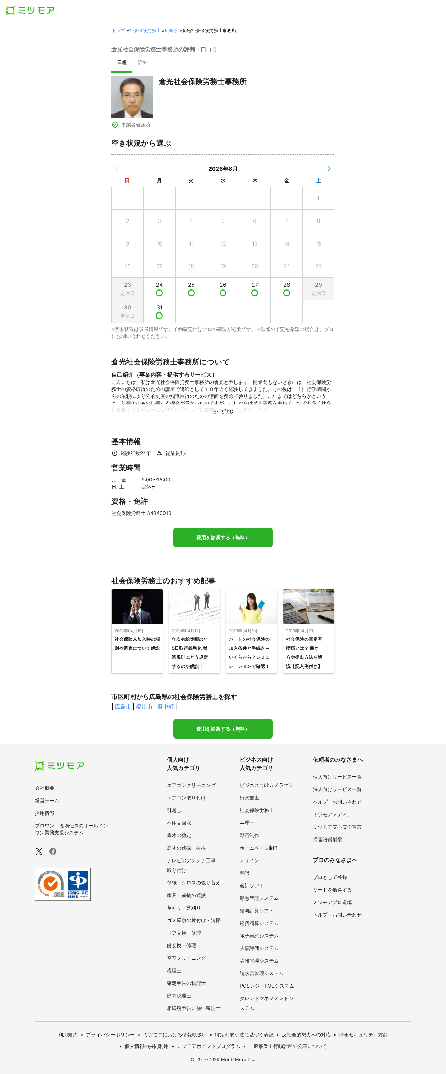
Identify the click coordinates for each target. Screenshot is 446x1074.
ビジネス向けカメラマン (266, 785)
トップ (118, 30)
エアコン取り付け (186, 798)
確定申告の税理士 (186, 983)
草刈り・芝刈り (184, 908)
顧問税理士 (179, 995)
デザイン (249, 860)
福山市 (144, 706)
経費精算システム (259, 923)
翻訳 (244, 873)
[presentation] (122, 63)
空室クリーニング (186, 958)
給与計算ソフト (257, 910)
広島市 (123, 706)
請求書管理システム (262, 973)
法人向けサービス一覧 (337, 789)
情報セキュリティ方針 (363, 1034)
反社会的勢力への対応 (306, 1034)
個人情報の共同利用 (147, 1046)
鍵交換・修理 (181, 945)
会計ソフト (252, 885)
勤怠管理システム (259, 898)
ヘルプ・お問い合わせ (337, 802)
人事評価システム (259, 948)
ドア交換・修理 (184, 933)
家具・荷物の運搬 (186, 895)
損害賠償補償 (327, 839)
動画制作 (249, 835)
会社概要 (44, 788)
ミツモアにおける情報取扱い (175, 1034)
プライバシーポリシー (110, 1034)
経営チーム (47, 800)
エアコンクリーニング (191, 785)
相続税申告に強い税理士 (194, 1008)
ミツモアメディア (332, 814)
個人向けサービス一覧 (337, 777)
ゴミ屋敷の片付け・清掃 (194, 920)
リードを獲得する (332, 890)
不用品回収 (179, 823)
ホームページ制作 (259, 848)
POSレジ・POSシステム (267, 986)
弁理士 (247, 823)
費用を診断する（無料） (223, 537)
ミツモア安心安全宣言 (337, 827)
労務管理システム (259, 961)
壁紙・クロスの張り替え (194, 883)
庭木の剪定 (179, 835)
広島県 (171, 30)
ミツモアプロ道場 (332, 902)
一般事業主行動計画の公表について (288, 1046)
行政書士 (249, 798)
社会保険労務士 (145, 30)
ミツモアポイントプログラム (208, 1046)
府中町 (165, 706)
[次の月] (328, 168)
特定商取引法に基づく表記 (244, 1034)
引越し (174, 810)
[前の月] (117, 168)
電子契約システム (259, 935)
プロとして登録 (330, 877)
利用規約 (68, 1034)
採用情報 (44, 813)
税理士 (174, 970)
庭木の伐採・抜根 (186, 848)
